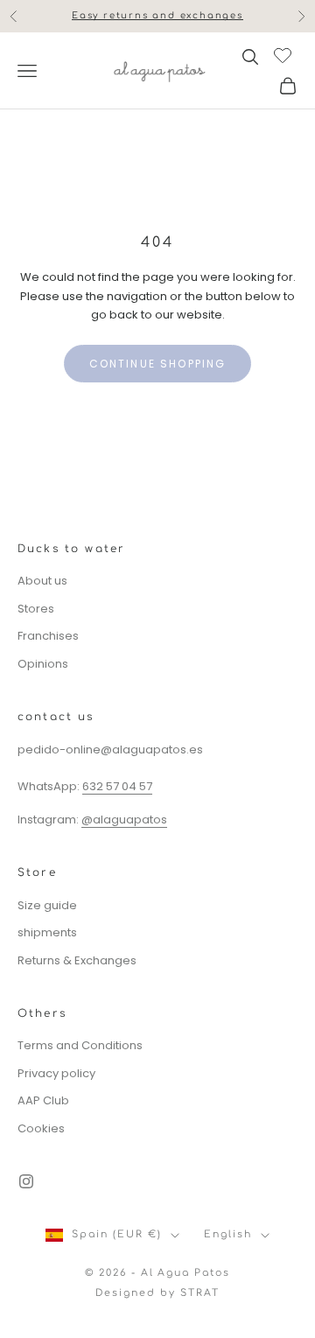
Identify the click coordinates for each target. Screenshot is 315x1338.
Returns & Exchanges (77, 960)
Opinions (43, 663)
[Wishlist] (285, 54)
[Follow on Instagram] (26, 1181)
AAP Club (43, 1100)
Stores (36, 608)
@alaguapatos (124, 819)
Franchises (48, 635)
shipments (47, 932)
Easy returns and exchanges (157, 15)
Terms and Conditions (80, 1045)
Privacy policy (56, 1073)
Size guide (47, 905)
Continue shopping (158, 363)
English (228, 1234)
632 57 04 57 (117, 786)
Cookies (41, 1128)
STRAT (200, 1293)
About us (42, 580)
